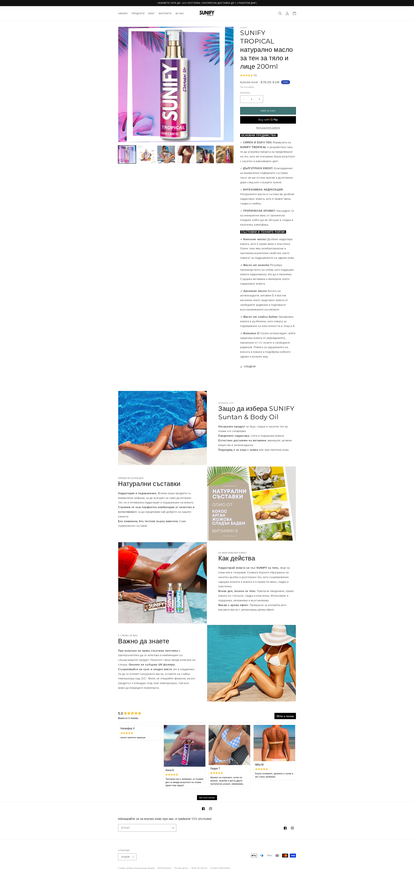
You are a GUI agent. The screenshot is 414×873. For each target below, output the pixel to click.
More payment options (268, 127)
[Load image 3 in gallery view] (166, 154)
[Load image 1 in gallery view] (127, 154)
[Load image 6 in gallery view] (225, 154)
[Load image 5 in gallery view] (205, 154)
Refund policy (164, 868)
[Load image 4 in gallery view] (186, 154)
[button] (280, 13)
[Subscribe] (172, 828)
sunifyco (130, 868)
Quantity (245, 92)
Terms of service (199, 868)
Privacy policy (181, 868)
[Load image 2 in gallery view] (147, 154)
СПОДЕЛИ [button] (250, 366)
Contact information (220, 868)
